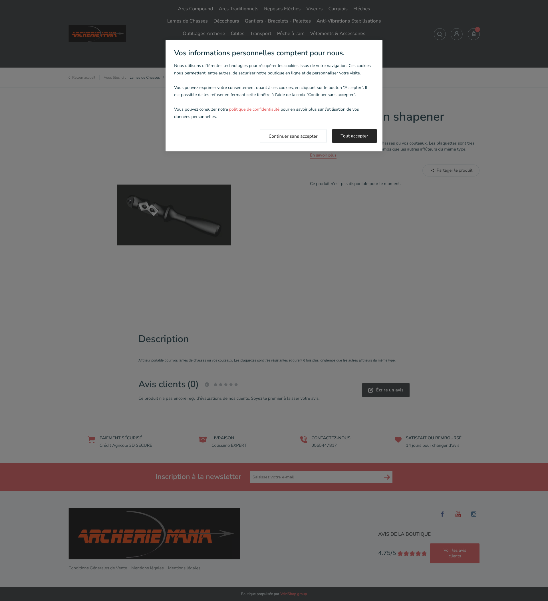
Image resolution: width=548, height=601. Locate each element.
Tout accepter (354, 136)
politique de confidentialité (254, 109)
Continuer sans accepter (293, 136)
